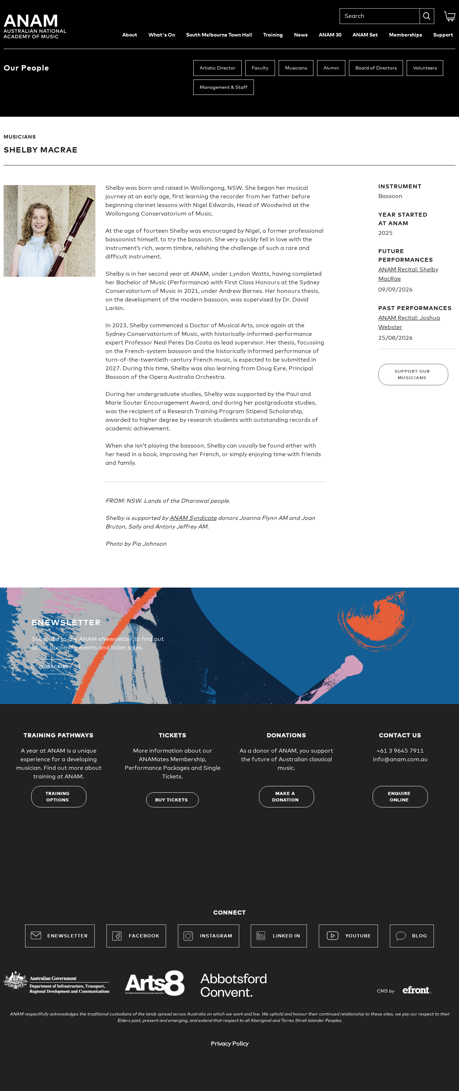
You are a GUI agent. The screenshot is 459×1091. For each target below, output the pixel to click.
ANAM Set (365, 35)
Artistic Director (217, 68)
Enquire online (399, 797)
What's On (161, 35)
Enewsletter (67, 936)
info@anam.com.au (400, 759)
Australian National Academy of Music (45, 26)
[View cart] (449, 16)
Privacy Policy (230, 1044)
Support (443, 35)
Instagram (216, 936)
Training (273, 35)
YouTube (358, 936)
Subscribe (55, 667)
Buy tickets (171, 800)
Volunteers (425, 68)
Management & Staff (223, 87)
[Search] (427, 16)
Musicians (296, 68)
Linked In (286, 936)
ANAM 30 (330, 35)
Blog (419, 936)
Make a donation (285, 797)
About (129, 35)
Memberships (405, 35)
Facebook (144, 936)
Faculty (260, 68)
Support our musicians (412, 375)
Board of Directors (376, 68)
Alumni (331, 68)
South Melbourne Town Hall (219, 35)
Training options (58, 797)
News (301, 35)
